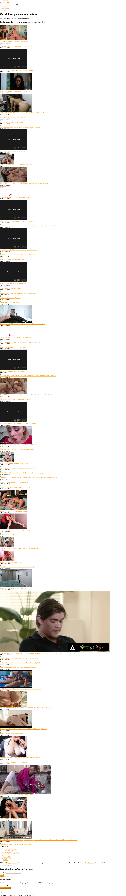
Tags (4, 10)
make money (90, 863)
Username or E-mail (5, 886)
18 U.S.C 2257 (7, 855)
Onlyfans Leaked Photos (10, 849)
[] (17, 4)
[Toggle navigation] (0, 2)
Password (2, 874)
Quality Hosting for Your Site (11, 853)
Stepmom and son (12, 863)
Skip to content (4, 0)
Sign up (15, 895)
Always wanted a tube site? (10, 852)
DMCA (5, 860)
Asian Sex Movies (8, 850)
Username (2, 872)
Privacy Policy (7, 857)
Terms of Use (7, 858)
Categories (6, 8)
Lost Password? (8, 876)
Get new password (5, 887)
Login (2, 876)
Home (5, 7)
